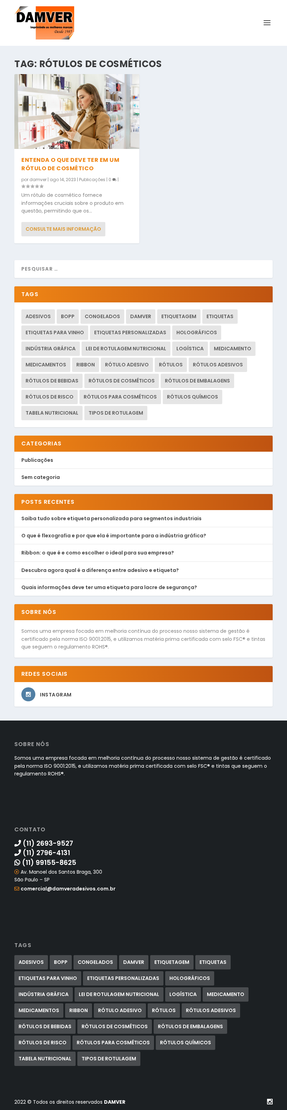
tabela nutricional (52, 412)
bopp (68, 316)
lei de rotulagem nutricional (126, 348)
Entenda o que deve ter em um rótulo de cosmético (70, 164)
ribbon (85, 364)
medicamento (232, 348)
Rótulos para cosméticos (120, 396)
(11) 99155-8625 (48, 862)
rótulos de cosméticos (122, 380)
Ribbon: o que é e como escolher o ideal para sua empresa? (97, 552)
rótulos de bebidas (52, 380)
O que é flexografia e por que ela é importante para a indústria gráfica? (113, 535)
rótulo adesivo (127, 364)
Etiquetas (219, 316)
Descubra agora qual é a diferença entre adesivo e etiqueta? (100, 570)
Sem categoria (40, 477)
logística (190, 348)
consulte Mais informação (63, 228)
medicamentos (46, 364)
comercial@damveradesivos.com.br (68, 888)
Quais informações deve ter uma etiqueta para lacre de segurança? (109, 587)
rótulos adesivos (218, 364)
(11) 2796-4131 (45, 853)
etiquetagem (178, 316)
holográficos (196, 332)
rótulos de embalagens (197, 380)
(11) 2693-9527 (47, 843)
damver (38, 179)
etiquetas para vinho (55, 332)
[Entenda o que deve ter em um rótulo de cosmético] (76, 111)
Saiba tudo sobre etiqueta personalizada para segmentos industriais (111, 518)
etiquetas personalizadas (130, 332)
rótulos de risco (50, 396)
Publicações (92, 179)
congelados (102, 316)
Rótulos (171, 364)
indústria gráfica (51, 348)
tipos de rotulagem (116, 412)
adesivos (38, 316)
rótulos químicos (192, 396)
